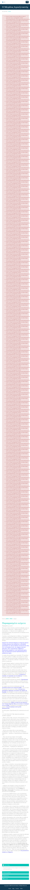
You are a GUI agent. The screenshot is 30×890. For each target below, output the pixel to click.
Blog (13, 888)
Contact (17, 888)
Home (9, 11)
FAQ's (21, 888)
